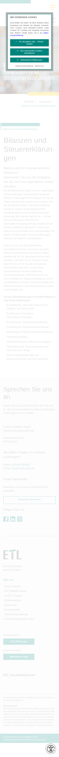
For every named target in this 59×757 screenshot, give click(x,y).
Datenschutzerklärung (24, 66)
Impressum (39, 66)
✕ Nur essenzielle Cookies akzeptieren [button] (29, 52)
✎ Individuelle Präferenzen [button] (29, 60)
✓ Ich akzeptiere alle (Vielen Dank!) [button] (29, 43)
